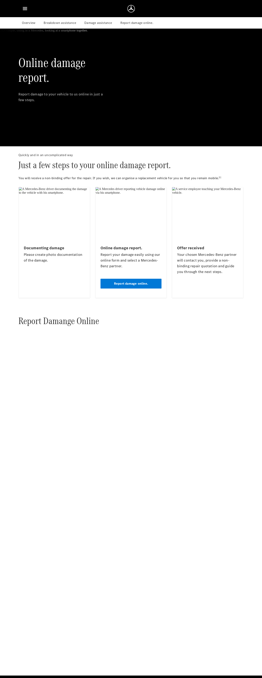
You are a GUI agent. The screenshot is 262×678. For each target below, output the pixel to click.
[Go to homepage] (131, 8)
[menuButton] (25, 8)
